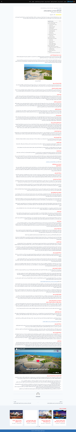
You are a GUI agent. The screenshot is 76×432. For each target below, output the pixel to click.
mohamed (58, 12)
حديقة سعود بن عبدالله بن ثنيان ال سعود (55, 47)
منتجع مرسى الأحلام (52, 26)
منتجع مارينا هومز (52, 27)
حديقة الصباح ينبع (52, 36)
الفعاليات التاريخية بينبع (53, 44)
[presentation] (59, 414)
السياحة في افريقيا (54, 1)
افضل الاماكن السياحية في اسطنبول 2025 (46, 421)
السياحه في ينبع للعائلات (52, 34)
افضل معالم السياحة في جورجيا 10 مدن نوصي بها (31, 421)
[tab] (39, 426)
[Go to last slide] (65, 418)
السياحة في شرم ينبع (51, 37)
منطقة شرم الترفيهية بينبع (52, 38)
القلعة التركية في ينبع (51, 45)
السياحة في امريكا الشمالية (39, 1)
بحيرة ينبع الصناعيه (52, 30)
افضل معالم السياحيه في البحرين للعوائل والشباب (55, 402)
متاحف (30, 1)
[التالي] (11, 418)
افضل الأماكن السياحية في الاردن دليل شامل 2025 (60, 421)
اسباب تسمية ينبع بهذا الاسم (52, 22)
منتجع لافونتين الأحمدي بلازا (53, 29)
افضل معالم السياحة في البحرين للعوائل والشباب (50, 321)
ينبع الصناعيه (52, 33)
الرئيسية (65, 1)
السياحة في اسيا (60, 1)
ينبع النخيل (50, 51)
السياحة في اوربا (47, 1)
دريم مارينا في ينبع (52, 41)
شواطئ (33, 1)
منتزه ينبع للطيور (52, 48)
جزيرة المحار (51, 25)
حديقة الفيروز (51, 35)
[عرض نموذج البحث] (1, 1)
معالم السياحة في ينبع (51, 23)
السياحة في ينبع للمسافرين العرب (53, 46)
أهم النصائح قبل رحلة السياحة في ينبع (55, 52)
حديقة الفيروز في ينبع (53, 43)
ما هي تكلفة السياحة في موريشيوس (52, 162)
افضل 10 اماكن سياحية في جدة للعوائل (17, 421)
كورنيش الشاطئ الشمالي (53, 24)
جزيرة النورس (51, 32)
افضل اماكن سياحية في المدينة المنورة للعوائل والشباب (49, 281)
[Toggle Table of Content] (59, 21)
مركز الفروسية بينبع (52, 31)
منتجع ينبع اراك (52, 28)
